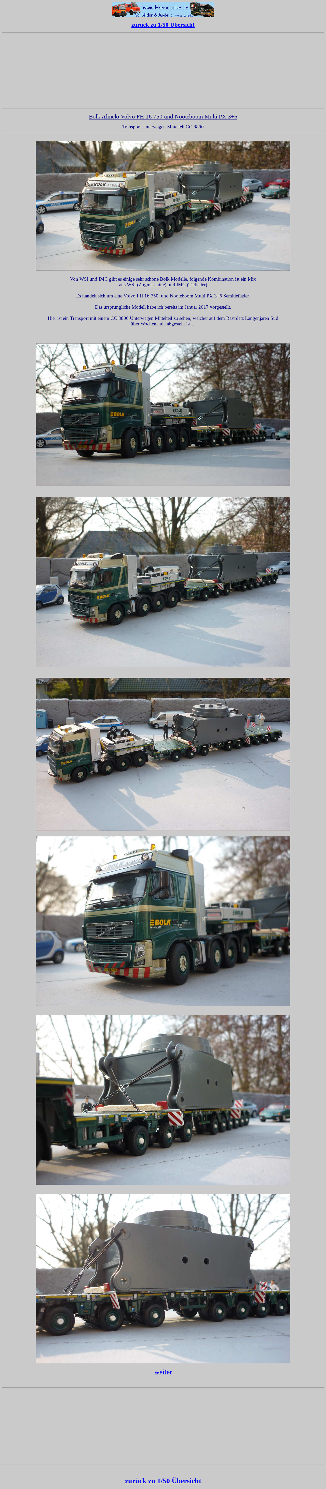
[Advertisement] (163, 71)
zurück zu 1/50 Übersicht (163, 24)
